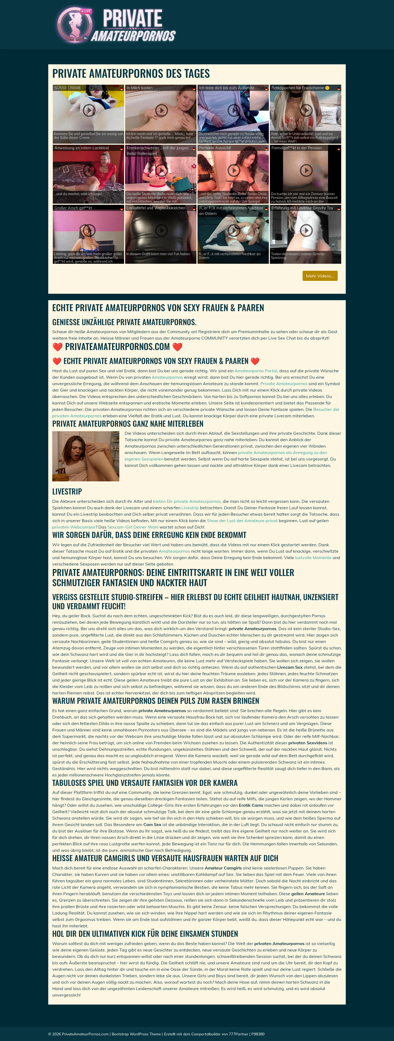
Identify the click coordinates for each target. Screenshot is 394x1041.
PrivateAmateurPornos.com (85, 1034)
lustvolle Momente (313, 557)
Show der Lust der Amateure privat (242, 520)
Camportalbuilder (206, 1034)
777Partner (238, 1034)
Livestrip (190, 507)
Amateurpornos (167, 377)
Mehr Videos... (320, 275)
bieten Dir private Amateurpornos (187, 501)
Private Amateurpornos (284, 383)
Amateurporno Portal (256, 370)
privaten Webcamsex (73, 527)
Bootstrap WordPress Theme (136, 1034)
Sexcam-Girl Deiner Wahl (132, 527)
